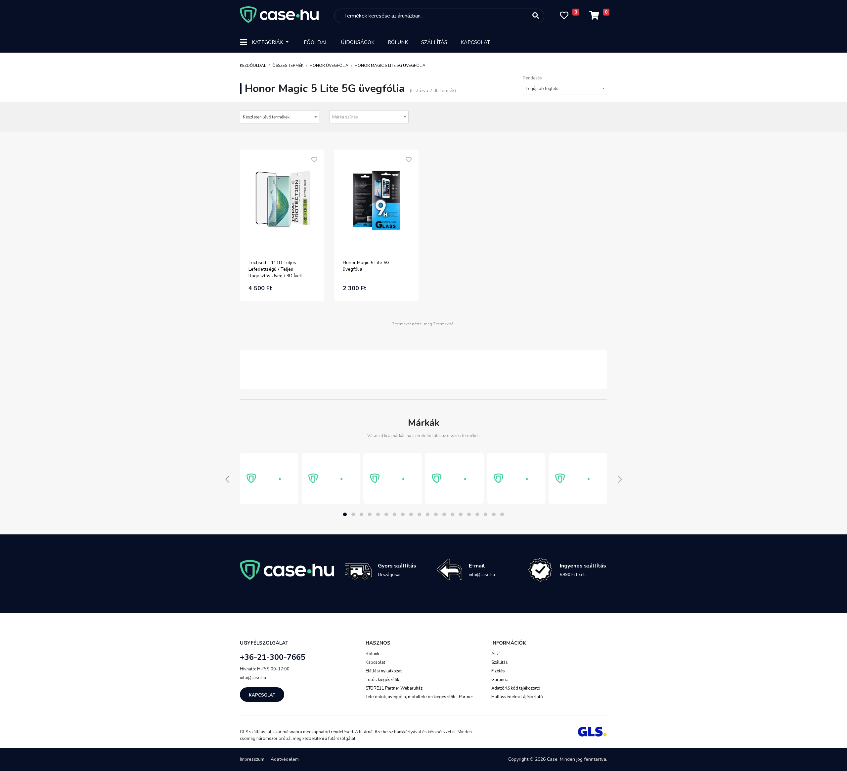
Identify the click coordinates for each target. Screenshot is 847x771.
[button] (345, 514)
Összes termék (287, 65)
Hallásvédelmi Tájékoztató (517, 697)
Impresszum (252, 759)
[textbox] (369, 117)
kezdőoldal (253, 65)
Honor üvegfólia (329, 65)
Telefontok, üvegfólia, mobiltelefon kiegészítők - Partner (419, 697)
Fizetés (498, 671)
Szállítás (434, 42)
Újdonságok (358, 42)
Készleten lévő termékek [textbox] (266, 117)
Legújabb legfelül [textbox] (543, 89)
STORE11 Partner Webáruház (394, 688)
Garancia (500, 680)
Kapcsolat (475, 42)
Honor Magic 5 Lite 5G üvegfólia (390, 65)
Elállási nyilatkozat (384, 671)
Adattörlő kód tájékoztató (515, 688)
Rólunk (398, 42)
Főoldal (316, 42)
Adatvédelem (285, 759)
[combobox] (565, 88)
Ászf (495, 654)
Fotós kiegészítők (382, 680)
